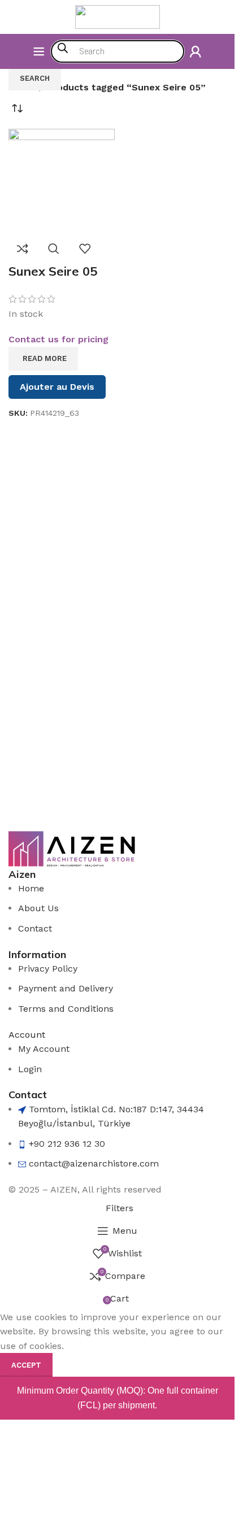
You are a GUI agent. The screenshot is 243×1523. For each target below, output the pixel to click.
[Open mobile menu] (39, 51)
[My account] (195, 51)
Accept (26, 1365)
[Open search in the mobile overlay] (117, 51)
